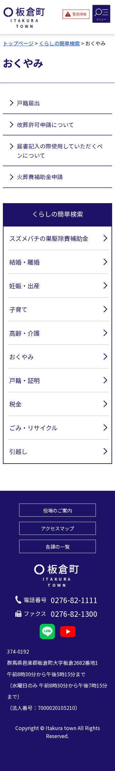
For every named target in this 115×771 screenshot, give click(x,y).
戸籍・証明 (24, 380)
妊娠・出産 (24, 285)
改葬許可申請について (45, 125)
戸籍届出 (28, 103)
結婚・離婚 (24, 262)
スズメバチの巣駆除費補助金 (48, 238)
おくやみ (21, 356)
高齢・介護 (24, 333)
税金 (15, 404)
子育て (18, 309)
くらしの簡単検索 (59, 43)
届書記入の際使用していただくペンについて (60, 150)
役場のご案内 (57, 510)
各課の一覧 (58, 546)
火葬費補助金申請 (40, 177)
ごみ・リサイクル (33, 427)
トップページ (18, 43)
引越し (18, 451)
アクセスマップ (57, 528)
